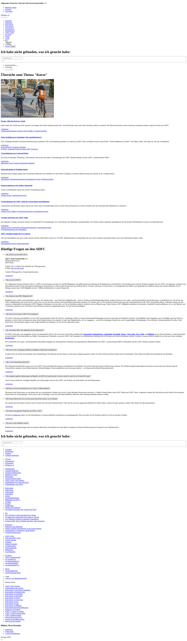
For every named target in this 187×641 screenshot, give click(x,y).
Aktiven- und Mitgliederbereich (16, 578)
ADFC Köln (9, 33)
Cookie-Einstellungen (12, 633)
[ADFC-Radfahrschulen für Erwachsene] (14, 229)
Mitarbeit (31, 163)
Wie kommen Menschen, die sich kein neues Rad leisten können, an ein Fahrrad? (31, 399)
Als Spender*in (10, 559)
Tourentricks (16, 227)
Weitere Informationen (12, 508)
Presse (7, 36)
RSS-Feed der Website (13, 621)
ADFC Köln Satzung (12, 586)
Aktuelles (8, 21)
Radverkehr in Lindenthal (14, 594)
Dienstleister (5, 179)
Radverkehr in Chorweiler (14, 600)
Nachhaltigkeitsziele (12, 498)
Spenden (8, 9)
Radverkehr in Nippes (12, 598)
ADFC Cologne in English (14, 611)
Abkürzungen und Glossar (14, 588)
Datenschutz (9, 631)
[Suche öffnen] (4, 17)
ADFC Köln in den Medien (14, 480)
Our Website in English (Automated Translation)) (22, 519)
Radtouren (8, 23)
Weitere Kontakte (11, 544)
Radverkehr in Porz (12, 602)
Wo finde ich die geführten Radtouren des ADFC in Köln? (24, 411)
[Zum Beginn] (2, 639)
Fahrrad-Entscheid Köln (13, 617)
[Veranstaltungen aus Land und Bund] (19, 149)
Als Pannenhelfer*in (12, 565)
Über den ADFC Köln (13, 538)
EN (6, 40)
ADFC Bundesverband (13, 615)
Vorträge (15, 147)
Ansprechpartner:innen (13, 479)
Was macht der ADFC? (13, 280)
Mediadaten (9, 477)
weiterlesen (9, 276)
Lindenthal (22, 147)
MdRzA (31, 131)
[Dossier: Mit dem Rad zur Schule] (27, 117)
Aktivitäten (9, 494)
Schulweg (20, 131)
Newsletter (9, 11)
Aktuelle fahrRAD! (12, 471)
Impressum (9, 630)
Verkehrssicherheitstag (9, 131)
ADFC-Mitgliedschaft (12, 557)
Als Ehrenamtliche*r (12, 561)
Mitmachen (5, 163)
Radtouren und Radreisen (14, 527)
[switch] (17, 65)
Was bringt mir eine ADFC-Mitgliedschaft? (19, 296)
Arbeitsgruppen (10, 546)
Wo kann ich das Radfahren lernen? (17, 423)
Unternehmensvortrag (19, 195)
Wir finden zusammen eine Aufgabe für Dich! (20, 509)
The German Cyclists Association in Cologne (20, 515)
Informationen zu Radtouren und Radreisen (20, 530)
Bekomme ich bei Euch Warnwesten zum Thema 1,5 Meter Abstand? (27, 388)
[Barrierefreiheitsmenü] (2, 17)
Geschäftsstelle (10, 552)
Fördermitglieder (11, 548)
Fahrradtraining (30, 179)
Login (7, 38)
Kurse (26, 131)
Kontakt (8, 504)
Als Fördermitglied (11, 563)
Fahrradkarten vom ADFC (14, 484)
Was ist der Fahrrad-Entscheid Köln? (17, 362)
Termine (8, 453)
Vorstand (8, 542)
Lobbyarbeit (9, 492)
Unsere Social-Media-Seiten (14, 619)
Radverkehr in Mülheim (13, 606)
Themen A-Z (9, 465)
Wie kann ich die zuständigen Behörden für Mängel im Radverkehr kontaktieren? (31, 350)
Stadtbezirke (9, 506)
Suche (7, 46)
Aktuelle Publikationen (13, 473)
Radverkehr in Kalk (12, 604)
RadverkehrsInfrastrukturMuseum (16, 608)
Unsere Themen (10, 540)
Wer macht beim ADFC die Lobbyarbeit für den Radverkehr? (25, 330)
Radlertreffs (24, 163)
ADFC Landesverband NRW (15, 613)
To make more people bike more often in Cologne (22, 517)
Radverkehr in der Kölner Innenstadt (17, 590)
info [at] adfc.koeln (17, 268)
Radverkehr (9, 25)
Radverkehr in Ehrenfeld (13, 596)
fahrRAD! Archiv (11, 475)
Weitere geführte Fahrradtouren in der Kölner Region (23, 529)
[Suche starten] (3, 445)
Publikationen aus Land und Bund (17, 482)
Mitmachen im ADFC (12, 500)
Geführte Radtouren (12, 455)
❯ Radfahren (9, 29)
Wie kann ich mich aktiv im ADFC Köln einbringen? (22, 314)
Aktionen (8, 147)
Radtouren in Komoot (12, 609)
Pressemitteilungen (11, 571)
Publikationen (10, 31)
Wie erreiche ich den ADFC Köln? (16, 254)
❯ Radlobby (9, 27)
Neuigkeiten (9, 451)
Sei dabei (8, 35)
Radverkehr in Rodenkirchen (15, 592)
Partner (7, 496)
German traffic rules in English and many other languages (24, 521)
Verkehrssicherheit (40, 131)
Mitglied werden (10, 7)
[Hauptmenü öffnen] (6, 17)
